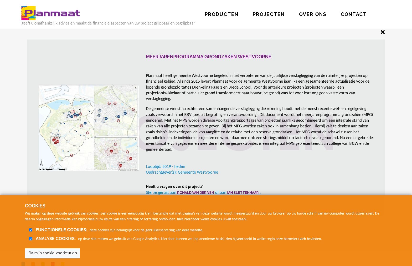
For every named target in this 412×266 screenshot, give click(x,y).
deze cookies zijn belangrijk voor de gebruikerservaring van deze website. (119, 229)
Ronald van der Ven (195, 193)
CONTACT (354, 14)
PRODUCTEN (221, 14)
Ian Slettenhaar (243, 193)
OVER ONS (312, 14)
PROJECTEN (269, 14)
